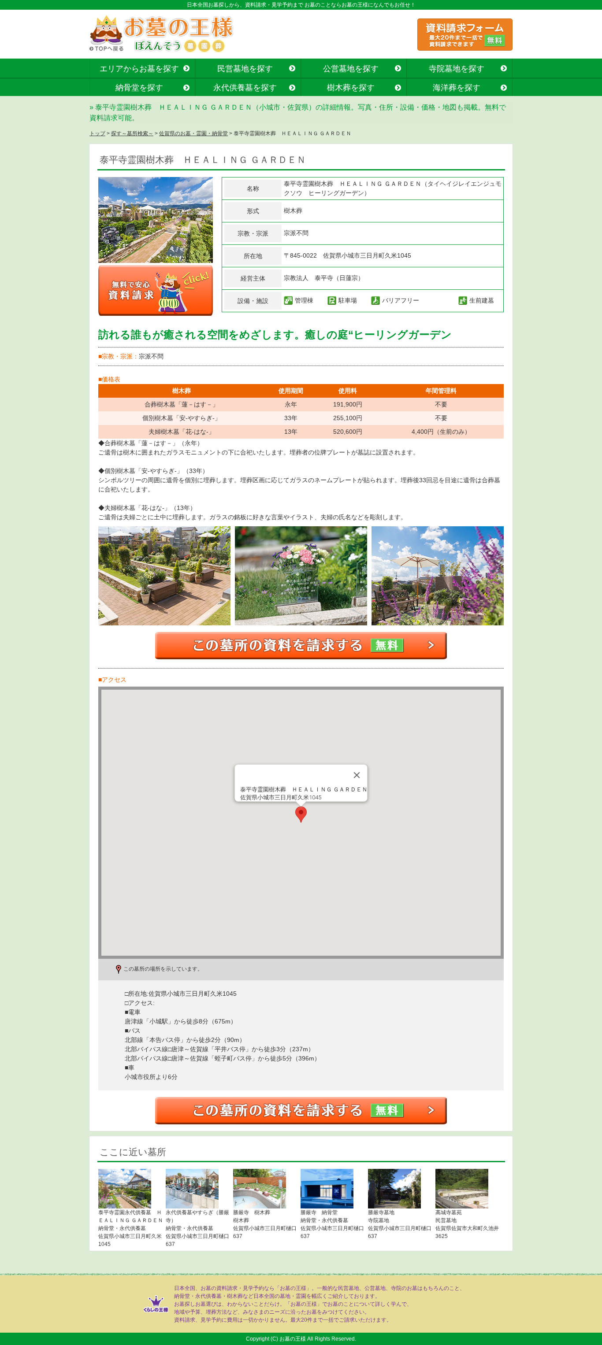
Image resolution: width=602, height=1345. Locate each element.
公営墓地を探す (351, 68)
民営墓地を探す (245, 68)
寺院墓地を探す (456, 68)
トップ (97, 133)
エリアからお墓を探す (139, 68)
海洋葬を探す (456, 87)
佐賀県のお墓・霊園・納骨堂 (193, 133)
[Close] (357, 775)
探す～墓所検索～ (132, 133)
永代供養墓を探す (245, 87)
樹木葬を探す (351, 87)
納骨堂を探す (139, 87)
